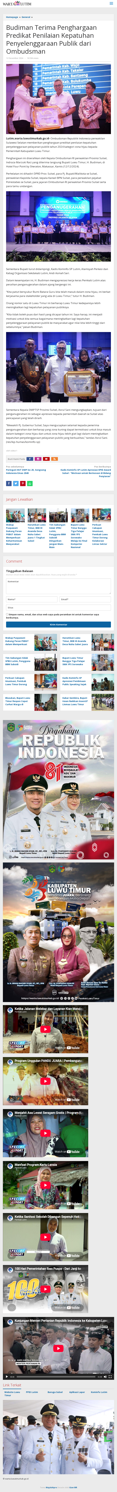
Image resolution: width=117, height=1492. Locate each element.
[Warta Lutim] (17, 3)
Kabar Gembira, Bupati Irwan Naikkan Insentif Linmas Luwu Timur (75, 701)
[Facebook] (31, 459)
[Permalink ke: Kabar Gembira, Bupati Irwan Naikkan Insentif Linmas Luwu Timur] (102, 702)
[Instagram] (39, 459)
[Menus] (111, 3)
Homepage (12, 17)
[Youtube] (47, 459)
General (26, 17)
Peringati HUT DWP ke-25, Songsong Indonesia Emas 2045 (26, 470)
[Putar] (6, 1376)
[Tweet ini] (16, 483)
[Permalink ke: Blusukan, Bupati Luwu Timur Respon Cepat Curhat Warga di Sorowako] (45, 702)
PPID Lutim (32, 1392)
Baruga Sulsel (55, 1392)
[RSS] (55, 459)
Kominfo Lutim (99, 1392)
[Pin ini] (23, 483)
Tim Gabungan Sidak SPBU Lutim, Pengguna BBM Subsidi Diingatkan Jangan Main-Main (17, 664)
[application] (58, 1348)
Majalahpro (51, 1487)
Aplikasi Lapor (77, 1392)
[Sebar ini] (9, 483)
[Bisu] (105, 1376)
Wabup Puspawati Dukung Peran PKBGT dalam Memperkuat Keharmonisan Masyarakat (14, 534)
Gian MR (73, 1487)
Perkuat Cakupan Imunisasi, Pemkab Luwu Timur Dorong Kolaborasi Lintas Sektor (100, 534)
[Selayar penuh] (110, 1376)
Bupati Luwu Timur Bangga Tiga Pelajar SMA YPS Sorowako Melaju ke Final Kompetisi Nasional (73, 664)
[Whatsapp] (30, 483)
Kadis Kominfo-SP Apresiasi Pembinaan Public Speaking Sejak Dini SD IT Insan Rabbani (74, 684)
